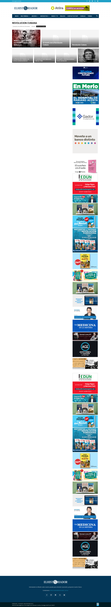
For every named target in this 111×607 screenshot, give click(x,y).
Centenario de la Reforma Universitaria (21, 26)
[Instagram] (89, 1)
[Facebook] (87, 1)
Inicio (16, 16)
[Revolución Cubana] (85, 38)
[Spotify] (92, 1)
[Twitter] (95, 1)
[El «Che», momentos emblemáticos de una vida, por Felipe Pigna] (88, 56)
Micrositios (44, 16)
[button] (97, 16)
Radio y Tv (54, 16)
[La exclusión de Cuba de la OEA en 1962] (44, 56)
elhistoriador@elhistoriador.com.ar (59, 590)
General (33, 26)
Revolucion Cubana (41, 26)
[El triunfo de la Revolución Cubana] (55, 38)
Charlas (82, 16)
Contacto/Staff (72, 16)
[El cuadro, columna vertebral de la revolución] (66, 56)
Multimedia (24, 16)
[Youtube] (97, 1)
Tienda (90, 16)
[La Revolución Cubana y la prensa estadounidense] (22, 56)
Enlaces (62, 16)
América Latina (19, 20)
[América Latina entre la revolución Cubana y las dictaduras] (26, 38)
